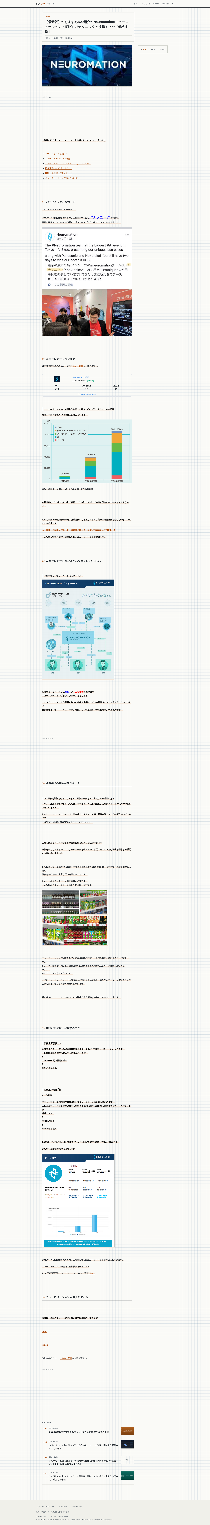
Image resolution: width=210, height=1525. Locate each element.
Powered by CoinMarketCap (87, 394)
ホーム (136, 4)
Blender (156, 4)
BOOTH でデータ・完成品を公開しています (53, 1512)
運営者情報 (63, 1506)
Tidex (45, 1345)
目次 (154, 49)
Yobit (44, 1331)
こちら (91, 1273)
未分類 (48, 16)
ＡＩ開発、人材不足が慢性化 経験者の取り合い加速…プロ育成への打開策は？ (79, 530)
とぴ (40, 3)
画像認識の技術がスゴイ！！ (58, 168)
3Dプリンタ (146, 4)
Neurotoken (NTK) (81, 377)
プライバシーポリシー (45, 1506)
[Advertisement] (87, 116)
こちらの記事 (77, 366)
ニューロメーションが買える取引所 (61, 178)
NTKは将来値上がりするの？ (58, 173)
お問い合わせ (77, 1506)
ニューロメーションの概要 (57, 158)
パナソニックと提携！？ (56, 153)
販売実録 (165, 4)
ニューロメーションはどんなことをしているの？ (68, 163)
